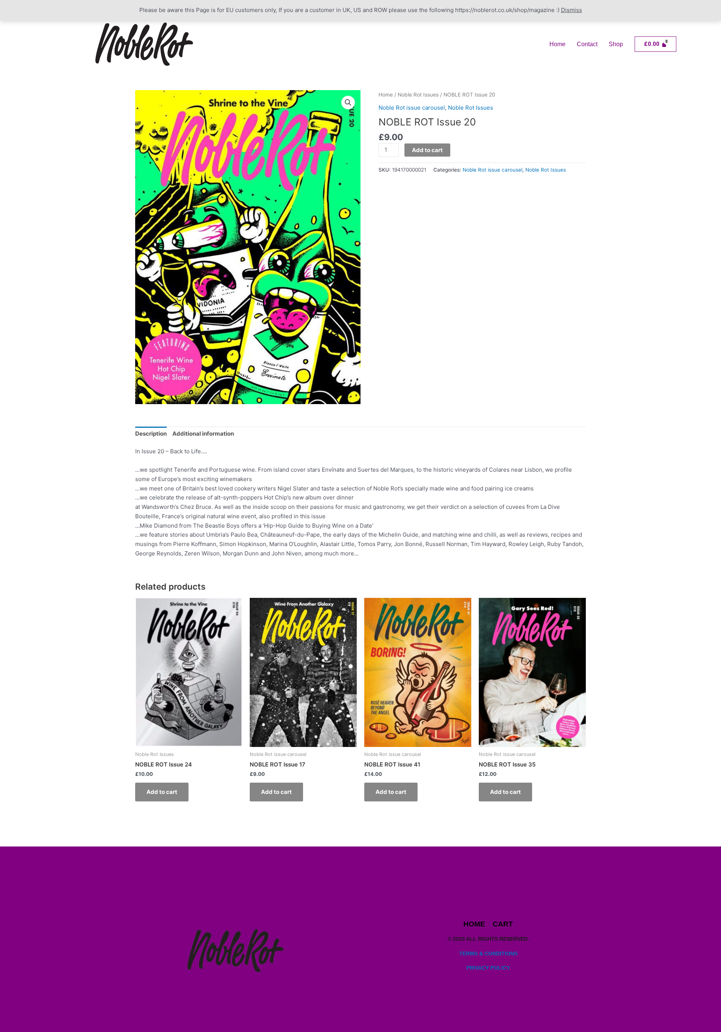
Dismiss (571, 10)
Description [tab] (151, 433)
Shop (616, 44)
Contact (587, 44)
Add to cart (427, 150)
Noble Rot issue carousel (412, 107)
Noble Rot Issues (418, 95)
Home (557, 44)
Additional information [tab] (203, 433)
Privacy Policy (488, 968)
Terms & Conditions (488, 954)
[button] (348, 102)
